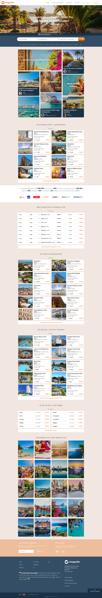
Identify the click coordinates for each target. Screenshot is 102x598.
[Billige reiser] (24, 594)
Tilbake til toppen (94, 591)
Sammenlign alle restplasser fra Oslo (51, 246)
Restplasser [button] (69, 2)
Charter (21, 564)
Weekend (77, 2)
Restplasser (36, 564)
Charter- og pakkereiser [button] (58, 2)
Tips (49, 562)
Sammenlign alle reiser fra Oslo (51, 181)
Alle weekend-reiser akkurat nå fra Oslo (51, 322)
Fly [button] (83, 2)
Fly (34, 567)
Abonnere (40, 551)
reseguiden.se (47, 596)
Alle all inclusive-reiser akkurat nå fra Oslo (51, 398)
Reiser (47, 2)
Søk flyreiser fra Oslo (51, 430)
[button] (27, 39)
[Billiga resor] (20, 594)
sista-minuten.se (54, 596)
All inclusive (36, 562)
